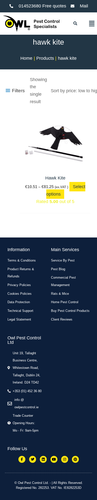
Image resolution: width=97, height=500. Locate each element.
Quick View (55, 166)
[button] (75, 23)
